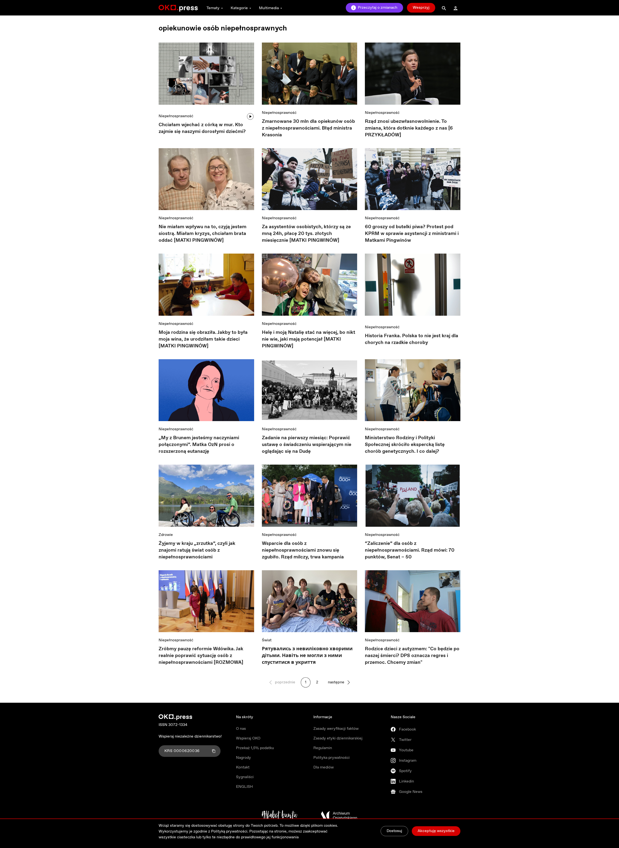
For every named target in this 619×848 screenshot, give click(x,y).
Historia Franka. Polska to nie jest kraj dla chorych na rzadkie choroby (411, 339)
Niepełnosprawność (176, 116)
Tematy (213, 8)
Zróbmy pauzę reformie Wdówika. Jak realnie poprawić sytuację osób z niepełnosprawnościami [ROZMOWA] (201, 656)
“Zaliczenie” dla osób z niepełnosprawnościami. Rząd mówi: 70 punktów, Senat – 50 (409, 550)
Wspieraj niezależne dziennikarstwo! (190, 736)
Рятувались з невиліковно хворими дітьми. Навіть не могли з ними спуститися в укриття (307, 656)
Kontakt (243, 767)
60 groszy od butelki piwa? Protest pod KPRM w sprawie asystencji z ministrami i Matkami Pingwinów (412, 234)
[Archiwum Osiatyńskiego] (339, 815)
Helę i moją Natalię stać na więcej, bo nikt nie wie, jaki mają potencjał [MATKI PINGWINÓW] (308, 339)
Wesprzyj (421, 7)
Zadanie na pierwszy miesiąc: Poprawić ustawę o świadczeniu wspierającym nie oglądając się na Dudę (306, 445)
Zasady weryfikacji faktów (336, 728)
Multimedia (269, 8)
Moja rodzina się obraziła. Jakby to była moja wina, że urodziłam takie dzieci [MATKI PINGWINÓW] (203, 339)
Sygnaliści (245, 777)
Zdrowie (166, 534)
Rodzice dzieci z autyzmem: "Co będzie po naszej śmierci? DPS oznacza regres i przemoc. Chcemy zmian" (412, 656)
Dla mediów (323, 767)
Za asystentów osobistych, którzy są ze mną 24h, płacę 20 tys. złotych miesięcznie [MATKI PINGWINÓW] (306, 234)
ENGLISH (244, 786)
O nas (241, 728)
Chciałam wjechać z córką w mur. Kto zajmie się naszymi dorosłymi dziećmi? (202, 128)
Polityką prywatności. (229, 831)
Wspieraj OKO (248, 738)
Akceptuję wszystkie (436, 830)
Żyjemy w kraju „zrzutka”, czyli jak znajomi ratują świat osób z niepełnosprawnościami (197, 550)
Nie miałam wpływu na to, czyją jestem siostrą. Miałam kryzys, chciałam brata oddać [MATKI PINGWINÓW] (202, 234)
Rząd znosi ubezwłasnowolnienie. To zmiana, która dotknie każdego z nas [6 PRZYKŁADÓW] (409, 128)
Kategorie (239, 8)
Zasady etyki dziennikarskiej (337, 738)
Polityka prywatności (331, 757)
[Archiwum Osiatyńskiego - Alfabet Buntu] (280, 815)
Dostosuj (394, 830)
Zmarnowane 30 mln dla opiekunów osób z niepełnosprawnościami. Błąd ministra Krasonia (308, 128)
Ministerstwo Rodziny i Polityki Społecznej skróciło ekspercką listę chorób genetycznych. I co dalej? (405, 445)
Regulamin (322, 748)
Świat (267, 640)
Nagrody (243, 757)
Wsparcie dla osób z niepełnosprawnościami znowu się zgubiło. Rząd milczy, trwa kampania (303, 550)
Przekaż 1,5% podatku (255, 748)
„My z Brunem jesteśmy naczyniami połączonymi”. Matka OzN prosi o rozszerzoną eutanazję (199, 445)
